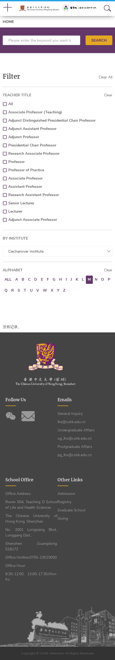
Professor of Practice (26, 170)
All (10, 103)
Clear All (105, 77)
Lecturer (15, 211)
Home (8, 21)
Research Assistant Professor (33, 194)
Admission (66, 493)
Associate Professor (25, 178)
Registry (64, 501)
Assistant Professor (25, 186)
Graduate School (71, 510)
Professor (16, 161)
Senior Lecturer (21, 203)
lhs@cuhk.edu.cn (71, 421)
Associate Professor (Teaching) (35, 112)
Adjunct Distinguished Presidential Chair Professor (51, 120)
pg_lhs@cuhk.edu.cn (74, 455)
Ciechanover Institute (26, 251)
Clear (108, 95)
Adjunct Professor (23, 137)
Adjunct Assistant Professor (32, 128)
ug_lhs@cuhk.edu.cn (74, 438)
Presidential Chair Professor (32, 145)
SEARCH (99, 40)
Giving (62, 518)
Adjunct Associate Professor (32, 219)
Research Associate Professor (33, 153)
